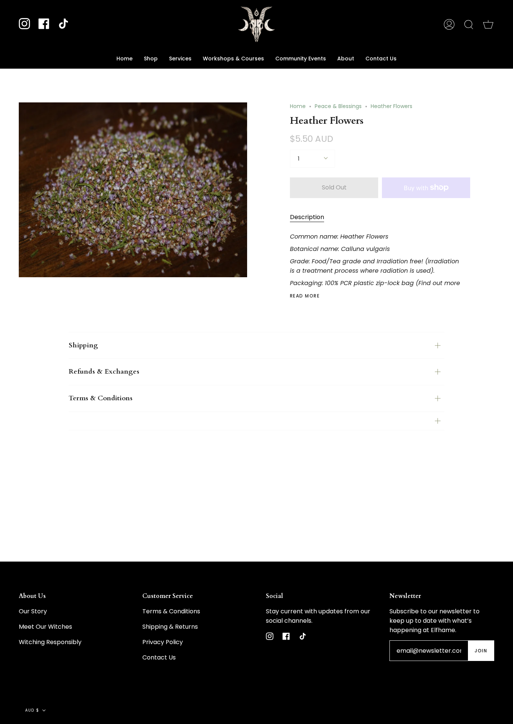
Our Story (33, 611)
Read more (305, 296)
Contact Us (159, 657)
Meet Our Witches (45, 626)
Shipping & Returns (170, 626)
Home (298, 106)
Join (481, 650)
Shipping (83, 345)
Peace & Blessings (338, 106)
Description (307, 217)
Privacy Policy (162, 642)
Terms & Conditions (101, 398)
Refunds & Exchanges (104, 371)
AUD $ (32, 710)
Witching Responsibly (50, 642)
